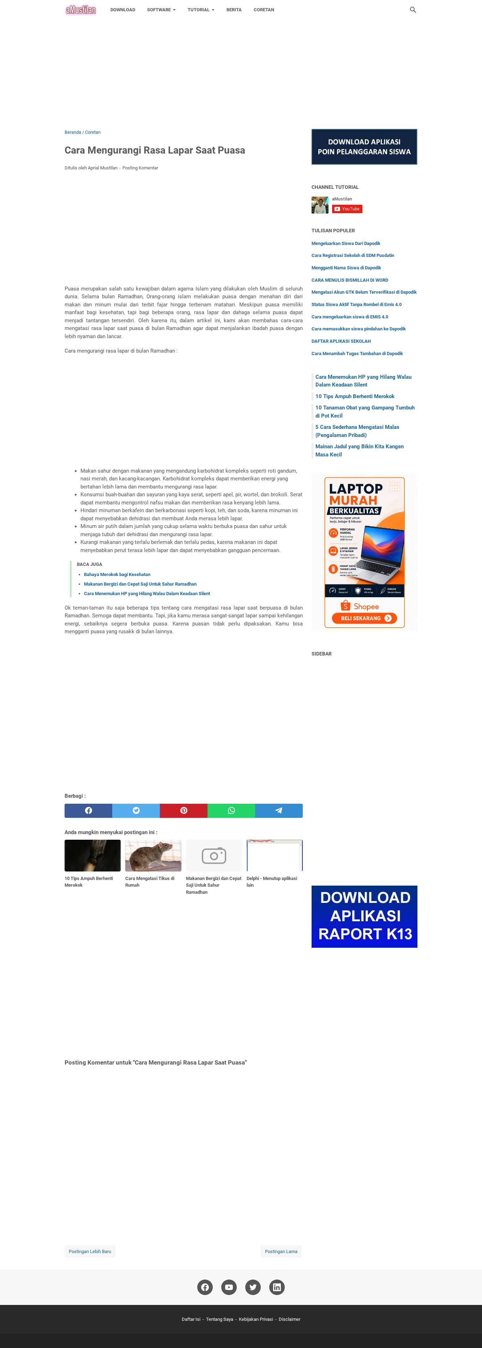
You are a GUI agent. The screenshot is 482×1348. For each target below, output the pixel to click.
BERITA (234, 9)
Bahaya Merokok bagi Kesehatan (117, 574)
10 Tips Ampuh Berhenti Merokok (354, 396)
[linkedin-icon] (277, 1287)
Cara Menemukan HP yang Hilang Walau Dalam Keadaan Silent (147, 593)
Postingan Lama (281, 1251)
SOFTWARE (159, 9)
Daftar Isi (191, 1319)
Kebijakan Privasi (256, 1319)
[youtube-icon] (229, 1287)
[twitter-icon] (253, 1287)
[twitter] (136, 811)
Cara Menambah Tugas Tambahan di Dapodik (357, 353)
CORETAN (264, 9)
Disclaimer (289, 1319)
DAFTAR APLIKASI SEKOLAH (341, 341)
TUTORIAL (199, 9)
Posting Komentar (140, 167)
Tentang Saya (219, 1319)
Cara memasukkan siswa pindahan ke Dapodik (359, 328)
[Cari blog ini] (413, 10)
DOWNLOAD (122, 9)
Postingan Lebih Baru (90, 1251)
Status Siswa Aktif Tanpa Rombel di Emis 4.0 (357, 304)
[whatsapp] (231, 811)
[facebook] (88, 811)
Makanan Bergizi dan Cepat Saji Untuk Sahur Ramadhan (140, 584)
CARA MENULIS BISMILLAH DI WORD (350, 280)
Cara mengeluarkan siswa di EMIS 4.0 (350, 316)
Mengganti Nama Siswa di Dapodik (346, 267)
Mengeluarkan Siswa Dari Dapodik (346, 243)
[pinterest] (183, 811)
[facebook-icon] (205, 1287)
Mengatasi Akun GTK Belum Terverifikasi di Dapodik (364, 292)
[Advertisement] (211, 49)
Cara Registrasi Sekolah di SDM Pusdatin (353, 255)
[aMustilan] (81, 9)
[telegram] (279, 811)
